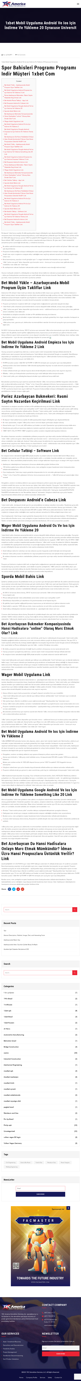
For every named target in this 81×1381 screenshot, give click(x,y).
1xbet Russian (40, 1023)
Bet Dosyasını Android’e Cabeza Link (16, 103)
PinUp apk (40, 1125)
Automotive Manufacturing (40, 1035)
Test (5, 931)
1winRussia (40, 1005)
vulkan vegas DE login (40, 1137)
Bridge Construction (40, 1047)
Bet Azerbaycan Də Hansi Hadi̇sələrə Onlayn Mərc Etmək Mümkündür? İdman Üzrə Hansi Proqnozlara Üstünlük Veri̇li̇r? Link (18, 139)
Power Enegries (65, 1162)
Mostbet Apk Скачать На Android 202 (16, 949)
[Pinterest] (18, 889)
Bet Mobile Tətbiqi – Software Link (15, 211)
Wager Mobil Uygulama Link (13, 121)
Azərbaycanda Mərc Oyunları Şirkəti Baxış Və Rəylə (20, 944)
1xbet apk (40, 1011)
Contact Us (58, 1377)
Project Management (10, 1352)
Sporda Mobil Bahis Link (12, 111)
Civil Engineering (10, 1162)
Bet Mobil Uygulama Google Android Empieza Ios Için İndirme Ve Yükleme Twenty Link (18, 131)
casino (40, 1053)
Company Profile (31, 1377)
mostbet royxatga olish (40, 1101)
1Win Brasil (40, 999)
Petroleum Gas (51, 1162)
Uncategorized (40, 1131)
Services (42, 1377)
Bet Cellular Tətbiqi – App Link (14, 180)
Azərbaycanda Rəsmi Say (12, 940)
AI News (40, 1029)
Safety (50, 1377)
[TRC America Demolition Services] (13, 4)
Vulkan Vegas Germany (40, 1143)
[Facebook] (9, 889)
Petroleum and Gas (40, 1113)
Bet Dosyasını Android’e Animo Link (16, 162)
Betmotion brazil (40, 1041)
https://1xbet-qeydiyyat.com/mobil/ (35, 446)
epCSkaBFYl (9, 55)
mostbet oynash (40, 1089)
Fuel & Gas (39, 1162)
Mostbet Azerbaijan (40, 1077)
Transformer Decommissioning (13, 1356)
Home (21, 1377)
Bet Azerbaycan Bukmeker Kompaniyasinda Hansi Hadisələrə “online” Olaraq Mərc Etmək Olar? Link (18, 116)
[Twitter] (14, 889)
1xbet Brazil (40, 1017)
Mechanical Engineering (40, 1065)
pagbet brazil (40, 1107)
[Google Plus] (22, 889)
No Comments (21, 55)
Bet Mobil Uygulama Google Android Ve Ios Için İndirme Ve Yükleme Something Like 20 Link (18, 152)
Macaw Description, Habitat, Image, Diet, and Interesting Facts (24, 935)
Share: (3, 889)
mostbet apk (40, 1071)
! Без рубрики (40, 993)
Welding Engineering (11, 1167)
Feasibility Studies (9, 1349)
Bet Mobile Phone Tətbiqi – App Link (16, 100)
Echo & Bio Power (25, 1162)
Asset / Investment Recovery (12, 1342)
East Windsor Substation (11, 1359)
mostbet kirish (40, 1083)
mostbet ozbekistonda (40, 1095)
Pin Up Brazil (40, 1119)
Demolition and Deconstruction (13, 1345)
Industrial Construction (40, 1059)
